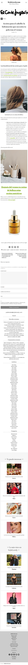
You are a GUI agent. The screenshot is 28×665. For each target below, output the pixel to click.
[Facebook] (9, 655)
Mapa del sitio (14, 638)
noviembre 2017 (14, 414)
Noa (4, 350)
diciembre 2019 (14, 378)
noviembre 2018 (14, 397)
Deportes (14, 438)
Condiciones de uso (14, 643)
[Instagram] (16, 655)
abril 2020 (14, 372)
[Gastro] (14, 513)
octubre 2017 (14, 416)
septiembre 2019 (14, 382)
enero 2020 (14, 376)
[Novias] (14, 474)
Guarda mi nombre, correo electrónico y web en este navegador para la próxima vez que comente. (13, 303)
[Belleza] (14, 532)
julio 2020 (14, 367)
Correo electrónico (5, 291)
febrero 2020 (14, 375)
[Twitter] (12, 655)
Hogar (14, 439)
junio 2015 (14, 428)
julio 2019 (14, 385)
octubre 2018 (14, 398)
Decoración (14, 437)
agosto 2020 (14, 366)
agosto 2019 (14, 384)
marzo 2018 (14, 409)
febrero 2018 (14, 410)
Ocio (14, 447)
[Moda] (14, 493)
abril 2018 (14, 407)
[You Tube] (19, 655)
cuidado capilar (6, 249)
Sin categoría (14, 448)
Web (1, 296)
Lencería (14, 441)
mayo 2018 (14, 406)
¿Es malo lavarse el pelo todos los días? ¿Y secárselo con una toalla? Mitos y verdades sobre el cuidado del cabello (14, 335)
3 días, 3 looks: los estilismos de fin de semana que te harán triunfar (15, 354)
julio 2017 (14, 420)
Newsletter (14, 656)
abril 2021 (14, 365)
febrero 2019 (14, 392)
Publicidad (14, 637)
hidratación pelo (23, 249)
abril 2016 (14, 425)
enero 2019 (14, 394)
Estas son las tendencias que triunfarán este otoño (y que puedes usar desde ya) (7, 255)
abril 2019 (14, 389)
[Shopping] (14, 565)
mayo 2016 (14, 423)
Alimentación (14, 434)
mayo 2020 (14, 370)
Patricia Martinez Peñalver (10, 347)
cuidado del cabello (14, 249)
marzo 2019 (14, 391)
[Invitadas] (14, 623)
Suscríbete (14, 658)
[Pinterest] (14, 655)
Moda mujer (14, 445)
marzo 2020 (14, 373)
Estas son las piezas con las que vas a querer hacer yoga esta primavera (21, 255)
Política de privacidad (14, 645)
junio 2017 (14, 422)
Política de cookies (14, 646)
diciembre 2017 (14, 413)
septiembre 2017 (14, 417)
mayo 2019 (14, 388)
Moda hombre (14, 442)
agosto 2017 (14, 419)
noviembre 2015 (14, 426)
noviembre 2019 (14, 379)
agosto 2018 (14, 401)
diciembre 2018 (14, 395)
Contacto (14, 639)
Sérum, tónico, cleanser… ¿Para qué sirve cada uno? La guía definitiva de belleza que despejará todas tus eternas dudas (14, 344)
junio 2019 (14, 386)
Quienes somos (14, 635)
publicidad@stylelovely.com (14, 312)
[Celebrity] (14, 584)
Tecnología (14, 450)
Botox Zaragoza (7, 342)
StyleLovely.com (14, 2)
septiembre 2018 (14, 400)
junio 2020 (14, 369)
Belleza (14, 435)
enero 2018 (14, 411)
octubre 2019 (14, 381)
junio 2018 (14, 404)
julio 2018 (14, 403)
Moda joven (14, 444)
